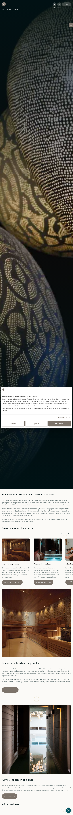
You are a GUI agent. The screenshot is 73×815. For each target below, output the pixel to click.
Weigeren (13, 424)
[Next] (68, 533)
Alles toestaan (59, 424)
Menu (68, 4)
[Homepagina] (3, 9)
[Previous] (61, 533)
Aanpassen (35, 424)
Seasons (8, 10)
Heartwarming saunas (10, 563)
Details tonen (62, 417)
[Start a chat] (68, 810)
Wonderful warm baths (42, 563)
